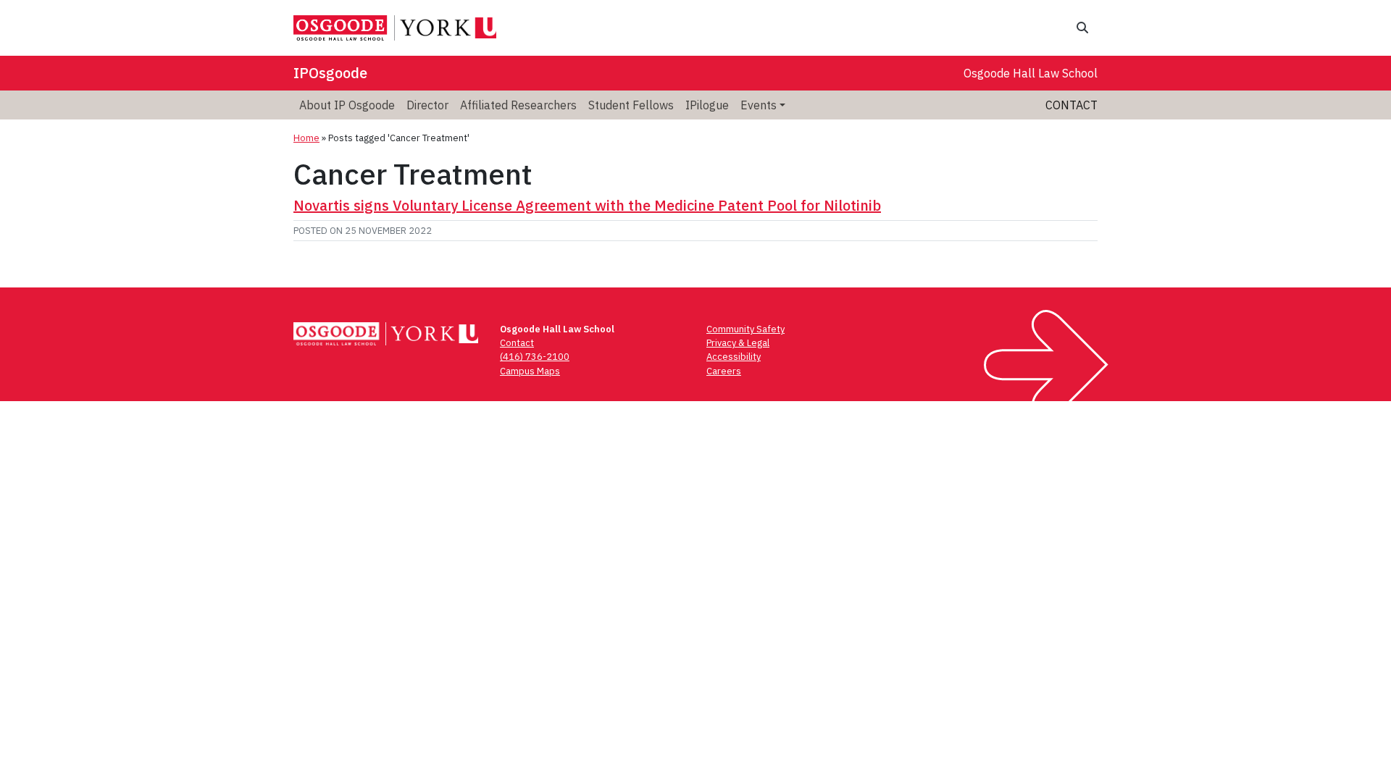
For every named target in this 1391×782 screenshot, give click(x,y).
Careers (723, 371)
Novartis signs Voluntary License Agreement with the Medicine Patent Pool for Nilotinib (587, 205)
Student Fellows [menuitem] (631, 105)
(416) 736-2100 (534, 356)
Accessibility (733, 356)
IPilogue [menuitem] (707, 105)
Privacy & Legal (737, 343)
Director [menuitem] (427, 105)
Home (306, 138)
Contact (1071, 105)
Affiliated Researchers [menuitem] (518, 105)
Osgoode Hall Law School (1031, 73)
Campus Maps (530, 371)
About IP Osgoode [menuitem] (347, 105)
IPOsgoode (330, 73)
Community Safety (745, 329)
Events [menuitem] (758, 105)
